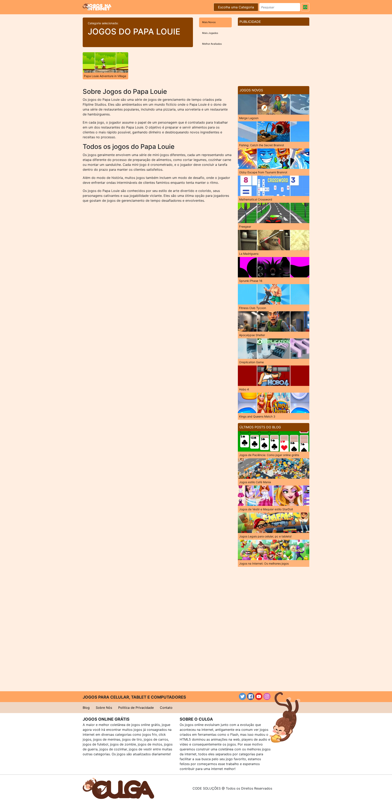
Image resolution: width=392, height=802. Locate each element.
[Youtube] (258, 696)
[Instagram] (267, 696)
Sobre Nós (104, 708)
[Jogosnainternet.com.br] (97, 6)
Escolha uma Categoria (236, 7)
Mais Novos (209, 22)
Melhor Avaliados (212, 43)
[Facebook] (250, 696)
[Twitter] (242, 696)
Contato (166, 708)
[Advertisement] (273, 54)
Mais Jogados (210, 32)
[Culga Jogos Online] (118, 788)
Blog (86, 708)
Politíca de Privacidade (136, 708)
